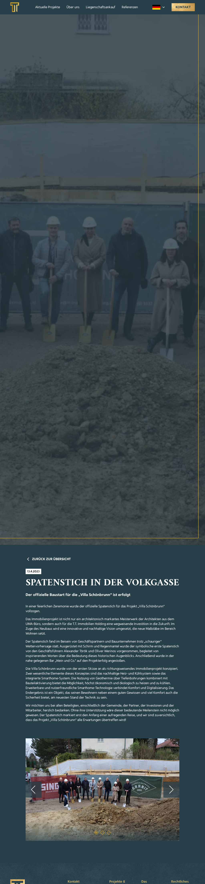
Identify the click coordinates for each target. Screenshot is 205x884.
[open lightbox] (102, 789)
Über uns (72, 7)
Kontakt (183, 7)
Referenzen (130, 7)
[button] (158, 7)
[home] (14, 7)
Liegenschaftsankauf (100, 7)
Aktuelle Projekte (47, 7)
